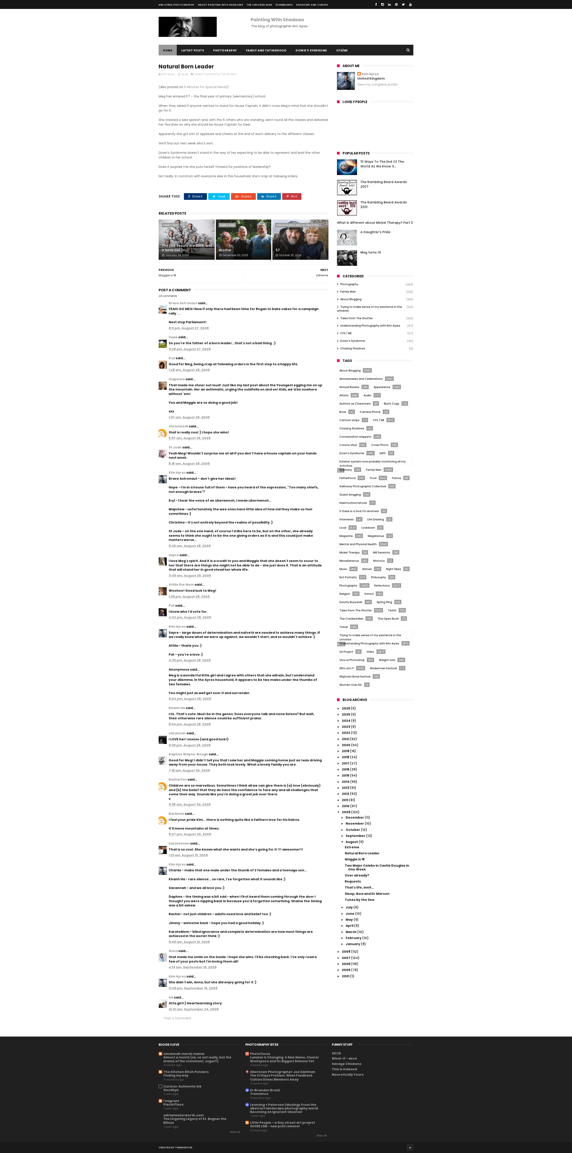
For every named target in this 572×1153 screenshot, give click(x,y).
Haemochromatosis (353, 503)
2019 (346, 751)
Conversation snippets (355, 437)
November (355, 823)
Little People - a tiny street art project (282, 1122)
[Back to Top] (410, 1147)
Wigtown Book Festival (354, 676)
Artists (344, 395)
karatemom (179, 843)
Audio (367, 395)
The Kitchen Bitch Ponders (186, 1072)
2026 (346, 708)
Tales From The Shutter (356, 318)
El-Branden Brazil (265, 1090)
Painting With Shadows (277, 20)
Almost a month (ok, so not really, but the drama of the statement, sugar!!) (197, 1059)
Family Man (229, 74)
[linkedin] (389, 4)
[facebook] (376, 4)
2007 (346, 958)
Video (370, 652)
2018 (346, 757)
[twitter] (403, 4)
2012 (346, 794)
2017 (346, 763)
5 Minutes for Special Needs (205, 87)
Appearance (382, 387)
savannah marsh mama (183, 1054)
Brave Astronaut (183, 303)
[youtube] (410, 4)
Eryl (172, 358)
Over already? (357, 875)
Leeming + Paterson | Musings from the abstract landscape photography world (284, 1106)
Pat (172, 605)
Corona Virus (348, 445)
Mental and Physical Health (358, 544)
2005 (346, 970)
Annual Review (349, 387)
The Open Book (388, 619)
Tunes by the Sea (359, 899)
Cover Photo (380, 445)
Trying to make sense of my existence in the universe (369, 309)
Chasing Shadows (352, 348)
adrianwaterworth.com (183, 1115)
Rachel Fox (178, 779)
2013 (346, 788)
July (349, 907)
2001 (346, 976)
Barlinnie (176, 813)
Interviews (346, 519)
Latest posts (192, 50)
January (353, 944)
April (350, 925)
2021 (346, 739)
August (352, 842)
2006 (346, 964)
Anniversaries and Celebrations (297, 225)
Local (342, 528)
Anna (173, 951)
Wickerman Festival (383, 668)
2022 (346, 733)
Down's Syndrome (311, 50)
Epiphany (345, 470)
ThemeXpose (183, 1147)
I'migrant (171, 1101)
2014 (346, 781)
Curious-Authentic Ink (182, 1086)
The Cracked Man (259, 4)
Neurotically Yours (348, 1074)
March (351, 932)
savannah (177, 733)
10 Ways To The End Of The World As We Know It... (382, 164)
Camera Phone (370, 412)
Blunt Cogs (391, 403)
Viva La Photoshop (352, 660)
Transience (259, 1094)
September (356, 836)
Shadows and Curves (312, 4)
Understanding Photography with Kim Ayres (370, 325)
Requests (353, 881)
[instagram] (382, 4)
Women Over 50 (350, 685)
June (350, 913)
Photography (225, 50)
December (355, 817)
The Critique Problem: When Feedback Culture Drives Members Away (281, 1077)
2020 (346, 745)
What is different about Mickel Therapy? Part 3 (375, 222)
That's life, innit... (359, 887)
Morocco (379, 561)
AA (171, 997)
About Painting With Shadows (220, 4)
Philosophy (378, 577)
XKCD (336, 1053)
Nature (367, 569)
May (349, 919)
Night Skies (393, 569)
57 (278, 250)
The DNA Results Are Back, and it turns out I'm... (187, 247)
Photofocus (260, 1054)
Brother (225, 250)
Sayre (174, 555)
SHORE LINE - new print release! (275, 1126)
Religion (344, 594)
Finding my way (175, 1075)
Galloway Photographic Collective (362, 486)
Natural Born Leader (362, 853)
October (353, 830)
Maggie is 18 (355, 859)
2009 (346, 812)
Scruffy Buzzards (350, 602)
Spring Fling (384, 602)
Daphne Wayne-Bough (188, 754)
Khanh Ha (177, 708)
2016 (346, 769)
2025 (346, 714)
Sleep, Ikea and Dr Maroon (367, 893)
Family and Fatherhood (266, 50)
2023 (346, 726)
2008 (346, 951)
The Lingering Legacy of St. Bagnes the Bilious (194, 1121)
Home (167, 50)
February (354, 938)
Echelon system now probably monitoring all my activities (372, 462)
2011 (345, 800)
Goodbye (171, 1090)
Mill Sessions (381, 552)
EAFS (383, 453)
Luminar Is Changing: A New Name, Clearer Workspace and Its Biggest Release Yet (284, 1059)
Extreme (352, 847)
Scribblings (284, 4)
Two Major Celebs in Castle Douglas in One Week (377, 867)
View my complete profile (377, 84)
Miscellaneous (349, 561)
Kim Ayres (177, 472)
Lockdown (368, 528)
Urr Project (346, 652)
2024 (346, 720)
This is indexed (344, 1069)
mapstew (177, 379)
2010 (346, 806)
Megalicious (376, 536)
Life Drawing (375, 519)
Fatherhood (347, 478)
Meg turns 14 (370, 252)
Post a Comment (177, 1018)
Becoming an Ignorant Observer (276, 1112)
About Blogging (351, 299)
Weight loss (387, 660)
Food (373, 478)
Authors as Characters (355, 403)
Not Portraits (348, 577)
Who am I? (346, 668)
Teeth (392, 610)
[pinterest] (396, 4)
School (369, 594)
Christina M (178, 426)
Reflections (382, 585)
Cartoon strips (349, 420)
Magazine (346, 536)
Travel (343, 627)
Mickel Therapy (349, 552)
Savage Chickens (346, 1064)
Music (343, 569)
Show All (235, 1132)
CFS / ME (346, 333)
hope (173, 337)
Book (342, 412)
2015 (346, 775)
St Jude (175, 447)
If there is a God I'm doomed (359, 511)
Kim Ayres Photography (176, 4)
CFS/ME (342, 50)
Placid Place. (173, 1104)
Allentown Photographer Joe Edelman (282, 1072)
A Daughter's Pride (375, 232)
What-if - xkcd (344, 1058)
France (396, 478)
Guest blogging (350, 494)
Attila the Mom (181, 584)
